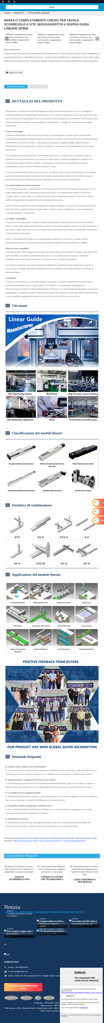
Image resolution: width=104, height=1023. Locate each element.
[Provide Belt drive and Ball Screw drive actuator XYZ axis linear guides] (52, 869)
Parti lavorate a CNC (13, 1008)
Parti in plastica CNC (55, 1011)
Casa (7, 13)
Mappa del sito (46, 1005)
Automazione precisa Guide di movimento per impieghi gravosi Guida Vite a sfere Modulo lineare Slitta (56, 838)
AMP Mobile (59, 1005)
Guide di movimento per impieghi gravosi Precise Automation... (85, 881)
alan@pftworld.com (21, 972)
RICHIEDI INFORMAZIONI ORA (23, 987)
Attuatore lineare (39, 13)
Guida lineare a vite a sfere (47, 1008)
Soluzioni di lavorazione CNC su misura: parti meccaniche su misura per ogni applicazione (49, 841)
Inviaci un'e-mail (15, 72)
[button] (97, 39)
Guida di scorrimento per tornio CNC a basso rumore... (19, 878)
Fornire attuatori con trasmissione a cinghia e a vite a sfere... (52, 878)
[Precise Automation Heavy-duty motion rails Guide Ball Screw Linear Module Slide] (84, 870)
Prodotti (18, 13)
